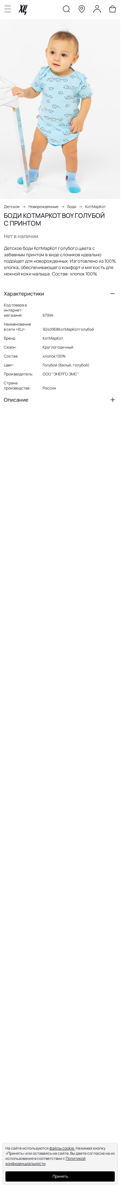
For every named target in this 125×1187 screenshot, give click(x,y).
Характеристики (24, 293)
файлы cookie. (62, 1148)
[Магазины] (82, 10)
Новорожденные (43, 206)
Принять (60, 1176)
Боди (71, 206)
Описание (16, 399)
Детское (12, 206)
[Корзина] (112, 10)
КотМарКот (95, 206)
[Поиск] (66, 10)
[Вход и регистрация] (97, 10)
